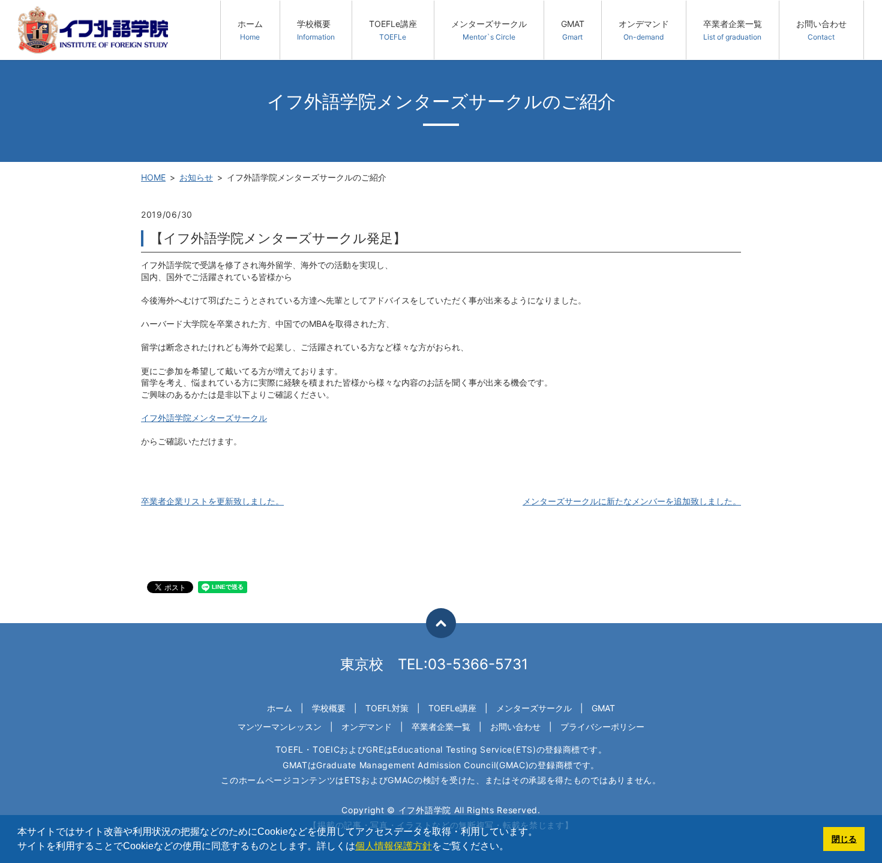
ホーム (250, 30)
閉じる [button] (844, 839)
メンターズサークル (489, 30)
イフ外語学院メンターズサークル (204, 418)
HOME (153, 177)
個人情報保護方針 (393, 846)
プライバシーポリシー (602, 726)
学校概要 (316, 30)
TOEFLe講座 (393, 30)
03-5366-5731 (478, 664)
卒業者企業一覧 (732, 30)
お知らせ (196, 177)
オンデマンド (644, 30)
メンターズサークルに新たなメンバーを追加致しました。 (632, 501)
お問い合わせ (821, 30)
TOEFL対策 (387, 708)
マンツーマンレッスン (280, 726)
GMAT (572, 30)
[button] (513, 847)
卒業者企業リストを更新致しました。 (212, 501)
